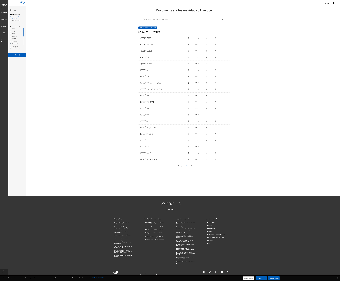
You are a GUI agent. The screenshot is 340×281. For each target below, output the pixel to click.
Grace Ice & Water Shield (15, 45)
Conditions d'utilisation (128, 274)
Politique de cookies (158, 274)
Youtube (222, 272)
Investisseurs (210, 240)
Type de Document (15, 14)
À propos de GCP (211, 219)
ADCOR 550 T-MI (147, 44)
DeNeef (14, 38)
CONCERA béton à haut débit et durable (153, 233)
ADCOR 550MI (146, 51)
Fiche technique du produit (16, 17)
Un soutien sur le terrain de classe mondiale (123, 256)
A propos (3, 26)
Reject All (261, 278)
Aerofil (13, 31)
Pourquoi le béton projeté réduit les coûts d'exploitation (185, 258)
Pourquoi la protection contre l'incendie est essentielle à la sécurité (185, 227)
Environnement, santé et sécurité (215, 237)
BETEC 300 (144, 115)
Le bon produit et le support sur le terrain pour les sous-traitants (123, 227)
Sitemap (168, 274)
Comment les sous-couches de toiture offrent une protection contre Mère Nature (185, 253)
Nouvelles (209, 225)
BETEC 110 (144, 76)
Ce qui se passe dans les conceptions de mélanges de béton (185, 249)
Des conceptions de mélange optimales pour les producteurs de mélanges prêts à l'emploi (123, 251)
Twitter (210, 272)
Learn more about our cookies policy (95, 278)
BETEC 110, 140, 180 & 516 (151, 89)
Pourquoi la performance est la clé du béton (186, 223)
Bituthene (14, 36)
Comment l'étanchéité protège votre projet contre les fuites (185, 262)
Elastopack (14, 41)
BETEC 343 (144, 147)
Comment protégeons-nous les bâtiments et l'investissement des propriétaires (122, 242)
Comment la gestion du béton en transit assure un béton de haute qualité (184, 236)
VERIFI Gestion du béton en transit (154, 229)
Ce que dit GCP (211, 228)
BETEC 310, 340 (146, 134)
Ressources (4, 19)
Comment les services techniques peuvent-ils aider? (123, 247)
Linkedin (204, 272)
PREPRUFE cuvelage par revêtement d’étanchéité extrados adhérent (154, 223)
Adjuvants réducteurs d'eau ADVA (154, 227)
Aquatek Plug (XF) (147, 64)
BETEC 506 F (145, 153)
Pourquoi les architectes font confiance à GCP (121, 223)
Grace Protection (16, 48)
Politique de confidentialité (144, 274)
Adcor (13, 28)
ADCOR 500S (145, 38)
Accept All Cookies (274, 278)
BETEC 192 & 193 (147, 102)
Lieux (208, 243)
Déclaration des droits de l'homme (216, 234)
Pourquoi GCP (211, 222)
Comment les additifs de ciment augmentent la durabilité (184, 241)
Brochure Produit (16, 20)
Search (334, 3)
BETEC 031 (144, 70)
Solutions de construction (152, 219)
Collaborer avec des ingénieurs (122, 238)
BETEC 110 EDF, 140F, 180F (151, 83)
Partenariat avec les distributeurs (122, 235)
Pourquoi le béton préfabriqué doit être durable (185, 245)
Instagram (228, 272)
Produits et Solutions (4, 5)
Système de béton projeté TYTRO (154, 236)
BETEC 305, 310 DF (148, 128)
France (327, 3)
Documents (4, 12)
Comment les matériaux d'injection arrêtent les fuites (185, 231)
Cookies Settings (248, 278)
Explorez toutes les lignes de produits (154, 239)
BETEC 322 (144, 140)
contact (170, 210)
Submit (17, 55)
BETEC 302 (144, 121)
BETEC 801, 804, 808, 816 (150, 159)
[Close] (337, 278)
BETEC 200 (144, 108)
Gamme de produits (15, 27)
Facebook (216, 272)
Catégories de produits (182, 219)
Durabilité (3, 33)
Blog (2, 40)
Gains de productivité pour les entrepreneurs (122, 231)
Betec (13, 33)
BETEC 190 (144, 96)
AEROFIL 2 (144, 57)
